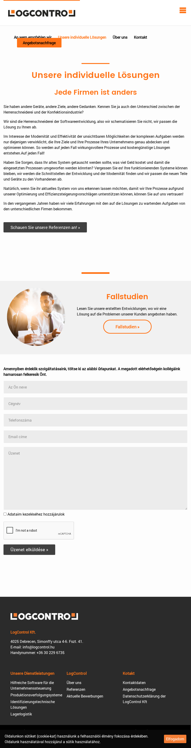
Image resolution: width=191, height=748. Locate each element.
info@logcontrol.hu (39, 646)
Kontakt (140, 37)
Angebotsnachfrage (39, 42)
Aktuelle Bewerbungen (85, 696)
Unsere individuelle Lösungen (82, 37)
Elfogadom (175, 738)
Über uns (120, 37)
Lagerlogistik (21, 713)
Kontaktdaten (134, 682)
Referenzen (76, 689)
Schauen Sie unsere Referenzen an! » (45, 227)
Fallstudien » (127, 326)
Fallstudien (127, 296)
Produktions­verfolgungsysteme (36, 694)
